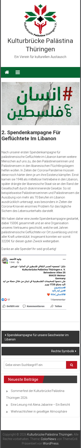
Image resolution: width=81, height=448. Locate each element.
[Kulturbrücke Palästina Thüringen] (7, 72)
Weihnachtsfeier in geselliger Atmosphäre (39, 411)
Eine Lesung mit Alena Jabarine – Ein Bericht (40, 404)
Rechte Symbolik (62, 351)
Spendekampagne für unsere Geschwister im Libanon (37, 337)
